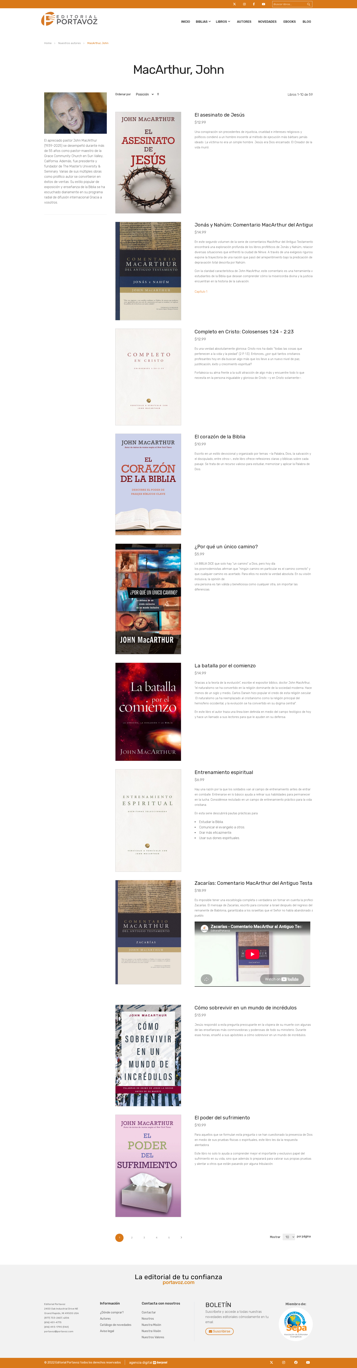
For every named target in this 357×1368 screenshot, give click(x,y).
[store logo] (68, 27)
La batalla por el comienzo (225, 666)
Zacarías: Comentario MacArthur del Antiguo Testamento (261, 883)
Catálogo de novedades (115, 1325)
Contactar (149, 1312)
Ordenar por (123, 94)
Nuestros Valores (153, 1337)
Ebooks (289, 22)
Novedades (267, 22)
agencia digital (140, 1362)
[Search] (312, 4)
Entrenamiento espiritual (224, 772)
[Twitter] (272, 1360)
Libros (221, 22)
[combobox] (292, 4)
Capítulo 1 (201, 291)
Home (48, 43)
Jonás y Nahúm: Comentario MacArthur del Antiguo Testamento (269, 225)
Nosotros (148, 1318)
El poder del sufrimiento (222, 1118)
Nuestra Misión (151, 1325)
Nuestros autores (69, 43)
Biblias (202, 22)
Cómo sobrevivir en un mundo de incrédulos (246, 1008)
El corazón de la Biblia (220, 437)
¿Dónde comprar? (112, 1312)
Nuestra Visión (151, 1331)
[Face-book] (297, 1360)
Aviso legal (107, 1331)
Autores (244, 22)
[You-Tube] (308, 1360)
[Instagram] (284, 1360)
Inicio (185, 22)
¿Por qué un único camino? (226, 547)
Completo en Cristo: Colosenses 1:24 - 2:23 (244, 332)
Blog (307, 22)
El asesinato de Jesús (220, 115)
